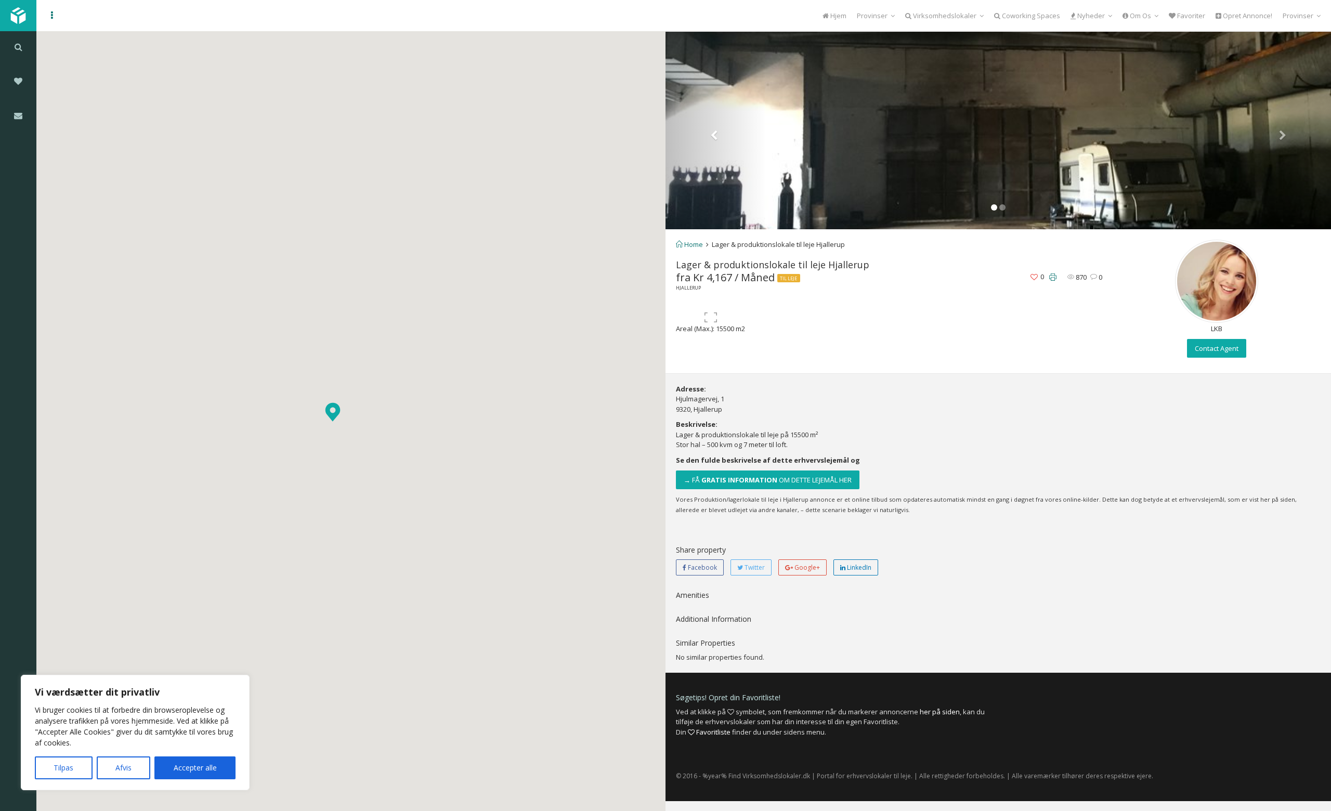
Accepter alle (195, 768)
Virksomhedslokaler (943, 15)
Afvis (123, 768)
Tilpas (63, 768)
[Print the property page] (1052, 277)
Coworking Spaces (1030, 15)
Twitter (754, 567)
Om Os (1139, 15)
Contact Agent (1216, 348)
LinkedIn (858, 567)
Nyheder (1090, 15)
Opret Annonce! (1246, 15)
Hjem (837, 15)
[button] (333, 412)
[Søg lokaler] (18, 46)
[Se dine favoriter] (18, 81)
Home (693, 244)
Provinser (872, 15)
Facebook (701, 567)
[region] (135, 732)
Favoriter (1190, 15)
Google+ (806, 567)
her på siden (940, 711)
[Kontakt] (18, 115)
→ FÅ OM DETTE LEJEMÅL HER (768, 480)
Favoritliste (712, 732)
